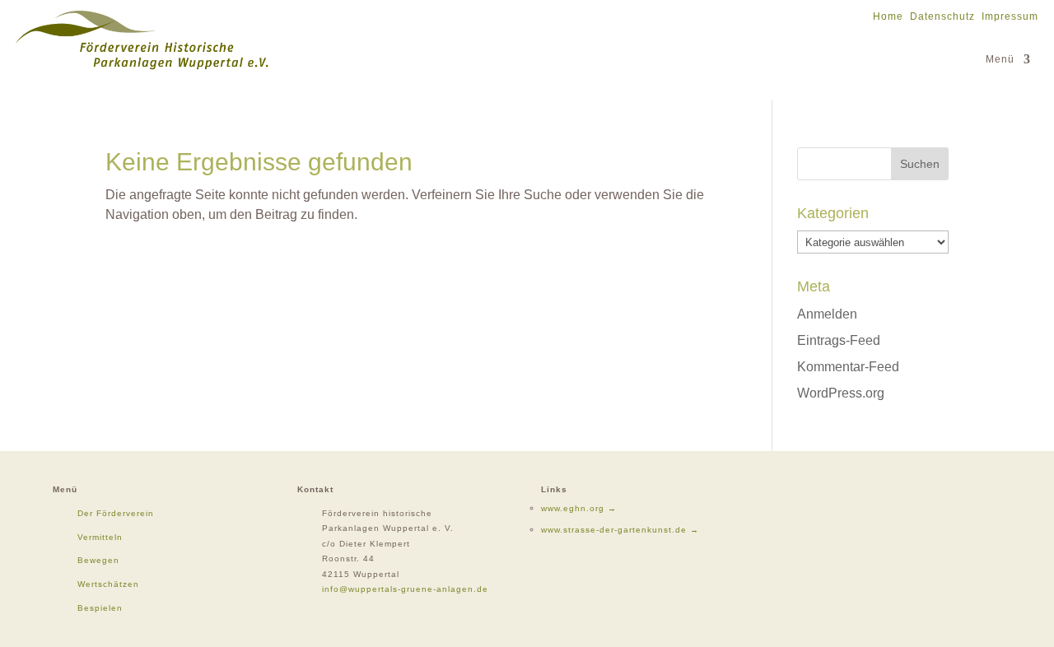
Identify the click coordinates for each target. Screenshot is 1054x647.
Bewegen (98, 560)
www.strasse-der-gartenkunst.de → (620, 529)
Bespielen (100, 607)
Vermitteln (100, 537)
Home (888, 16)
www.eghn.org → (579, 508)
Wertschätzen (108, 584)
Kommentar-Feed (848, 367)
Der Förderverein (115, 513)
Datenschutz (942, 16)
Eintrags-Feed (838, 340)
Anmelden (827, 314)
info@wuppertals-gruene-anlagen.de (405, 588)
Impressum (1010, 16)
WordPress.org (840, 393)
